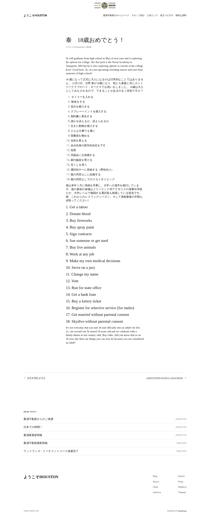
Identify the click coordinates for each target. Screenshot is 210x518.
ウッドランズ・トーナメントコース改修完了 (51, 451)
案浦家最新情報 (33, 435)
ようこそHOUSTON (35, 15)
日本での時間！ (33, 427)
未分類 (88, 47)
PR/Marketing (79, 47)
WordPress (182, 511)
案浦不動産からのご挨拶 (38, 419)
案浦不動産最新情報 (36, 443)
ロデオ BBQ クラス (36, 377)
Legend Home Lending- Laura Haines (164, 377)
